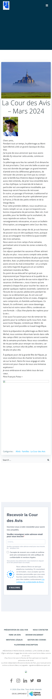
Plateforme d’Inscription (26, 645)
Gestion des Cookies (36, 640)
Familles (25, 451)
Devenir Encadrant (34, 635)
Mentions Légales (14, 640)
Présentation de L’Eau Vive (16, 630)
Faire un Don (15, 635)
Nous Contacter (40, 630)
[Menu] (47, 5)
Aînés (18, 451)
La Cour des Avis (37, 451)
